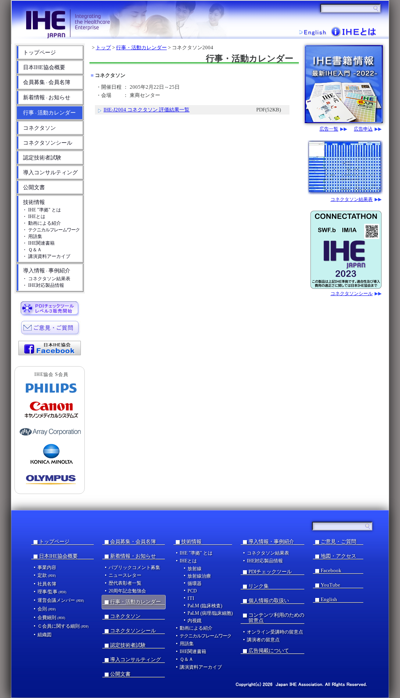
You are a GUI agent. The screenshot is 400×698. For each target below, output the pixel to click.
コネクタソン (39, 128)
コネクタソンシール (47, 143)
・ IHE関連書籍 (38, 243)
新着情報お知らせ (46, 97)
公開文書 (34, 187)
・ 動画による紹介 (41, 223)
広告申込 (363, 129)
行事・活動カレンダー (141, 47)
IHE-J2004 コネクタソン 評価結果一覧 (146, 110)
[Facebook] (50, 347)
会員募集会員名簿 (46, 82)
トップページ (39, 52)
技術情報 (34, 202)
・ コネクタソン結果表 (46, 278)
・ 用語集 (32, 236)
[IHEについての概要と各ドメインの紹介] (355, 31)
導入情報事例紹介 (46, 271)
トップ (103, 47)
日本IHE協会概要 (44, 67)
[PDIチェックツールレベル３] (50, 308)
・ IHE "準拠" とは (41, 210)
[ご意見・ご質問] (50, 327)
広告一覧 (329, 129)
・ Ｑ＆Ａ (32, 249)
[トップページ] (106, 19)
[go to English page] (312, 32)
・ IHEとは (33, 216)
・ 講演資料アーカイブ (46, 256)
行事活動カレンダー (49, 113)
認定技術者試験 (42, 158)
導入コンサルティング (50, 172)
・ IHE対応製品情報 (43, 285)
